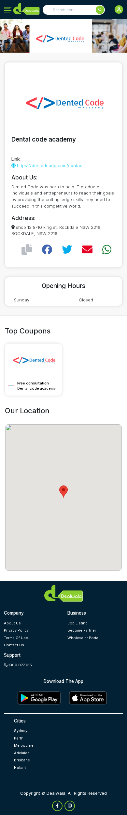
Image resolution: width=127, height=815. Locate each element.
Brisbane (22, 760)
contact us (14, 645)
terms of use (16, 638)
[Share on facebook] (46, 250)
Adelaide (22, 753)
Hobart (20, 767)
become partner (81, 630)
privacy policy (16, 630)
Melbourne (24, 745)
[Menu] (7, 10)
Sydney (20, 730)
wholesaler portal (83, 638)
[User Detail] (119, 9)
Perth (18, 738)
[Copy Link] (26, 250)
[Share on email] (87, 250)
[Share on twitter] (67, 250)
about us (12, 623)
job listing (77, 623)
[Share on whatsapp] (107, 250)
